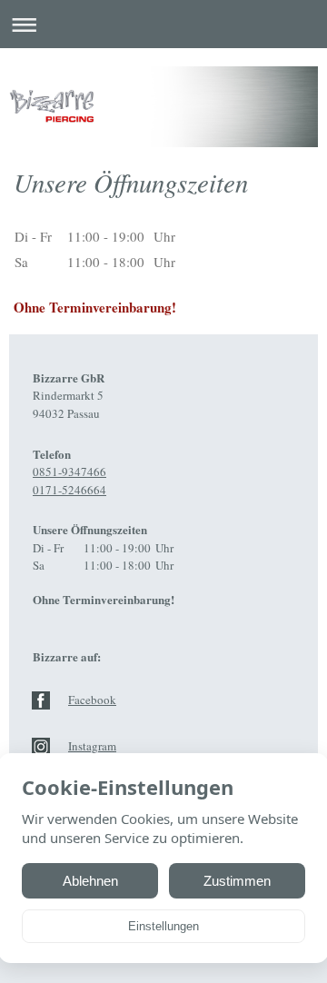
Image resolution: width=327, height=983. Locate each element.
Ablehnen (90, 881)
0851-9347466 (69, 471)
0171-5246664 (69, 490)
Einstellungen (163, 926)
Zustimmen (237, 881)
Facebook (92, 699)
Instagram (92, 746)
